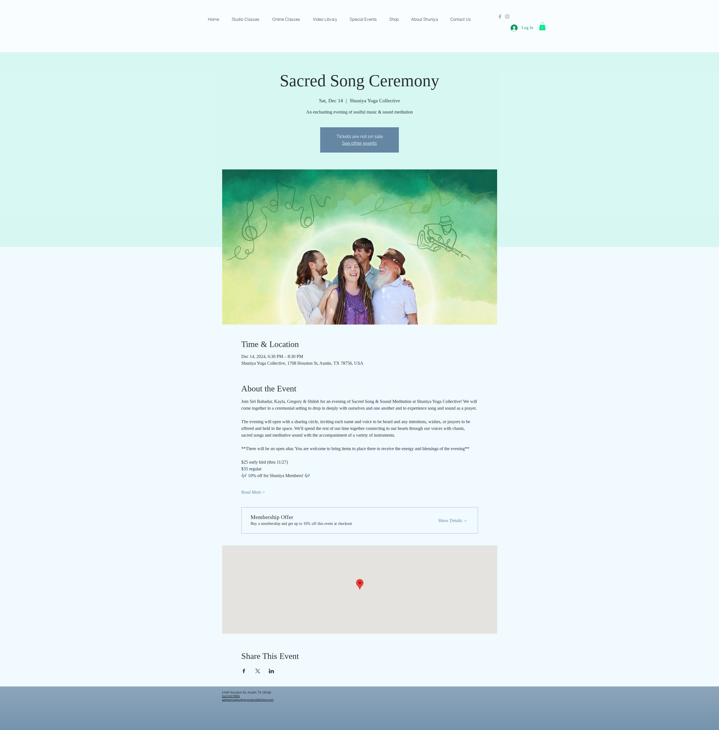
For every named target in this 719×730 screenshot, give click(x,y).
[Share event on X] (257, 671)
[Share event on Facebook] (244, 671)
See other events (359, 143)
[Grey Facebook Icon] (500, 16)
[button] (542, 26)
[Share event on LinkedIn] (271, 671)
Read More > (253, 492)
